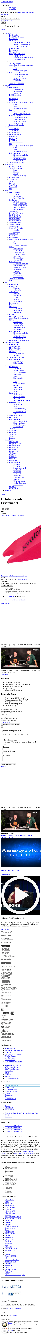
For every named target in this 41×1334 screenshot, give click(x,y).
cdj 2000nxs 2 (9, 1220)
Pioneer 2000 (9, 1265)
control (7, 1235)
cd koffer (8, 1222)
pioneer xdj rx (9, 1267)
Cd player (8, 1241)
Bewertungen (5, 722)
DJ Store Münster (11, 1089)
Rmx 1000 (8, 1247)
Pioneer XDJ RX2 (11, 1256)
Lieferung (8, 1052)
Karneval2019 (10, 1250)
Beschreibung (5, 603)
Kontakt (7, 1076)
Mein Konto (13, 7)
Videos (3, 766)
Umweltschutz (10, 1060)
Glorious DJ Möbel (11, 1248)
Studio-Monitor (10, 1228)
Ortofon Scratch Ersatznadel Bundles (15, 600)
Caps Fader (9, 1271)
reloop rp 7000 (10, 1211)
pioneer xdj (9, 1243)
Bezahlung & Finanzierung (14, 1050)
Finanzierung (9, 1109)
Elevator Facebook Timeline (23, 1153)
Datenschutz (9, 1071)
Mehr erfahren (5, 929)
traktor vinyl (9, 1239)
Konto (3, 494)
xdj (6, 1258)
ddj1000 (8, 1273)
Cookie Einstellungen (12, 1078)
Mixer (7, 1230)
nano (6, 1245)
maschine (8, 1254)
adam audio (9, 1237)
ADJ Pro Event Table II (13, 1217)
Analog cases (9, 1205)
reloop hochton (10, 1233)
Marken (7, 1093)
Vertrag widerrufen (12, 1085)
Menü (3, 30)
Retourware (9, 1108)
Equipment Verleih (11, 1091)
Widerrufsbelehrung (11, 1067)
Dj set (7, 1202)
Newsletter (8, 1097)
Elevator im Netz (10, 1099)
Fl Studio (8, 1209)
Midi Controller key (11, 1207)
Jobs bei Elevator (10, 1056)
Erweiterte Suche (6, 20)
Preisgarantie (9, 1087)
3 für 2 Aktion (9, 1200)
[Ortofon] (6, 510)
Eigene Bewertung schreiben (10, 724)
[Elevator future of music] (25, 12)
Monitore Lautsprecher (12, 1226)
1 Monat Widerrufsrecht (13, 1065)
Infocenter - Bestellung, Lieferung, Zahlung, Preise (22, 1113)
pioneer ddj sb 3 (10, 1262)
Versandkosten (22, 579)
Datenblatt (4, 674)
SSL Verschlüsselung (12, 1069)
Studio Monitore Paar (12, 1260)
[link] (7, 5)
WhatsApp (13, 1315)
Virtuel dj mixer (10, 1213)
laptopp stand (9, 1232)
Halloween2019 (10, 1269)
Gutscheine (9, 1095)
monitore (8, 1224)
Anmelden (12, 9)
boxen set (8, 1215)
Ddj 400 (8, 1263)
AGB (7, 1073)
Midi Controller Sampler (13, 1218)
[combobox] (10, 18)
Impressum (8, 1074)
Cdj (6, 1252)
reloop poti (8, 1203)
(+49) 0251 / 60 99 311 (14, 1308)
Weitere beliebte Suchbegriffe (15, 1275)
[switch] (5, 1331)
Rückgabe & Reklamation (13, 1054)
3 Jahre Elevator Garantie (13, 1062)
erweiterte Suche (10, 1058)
